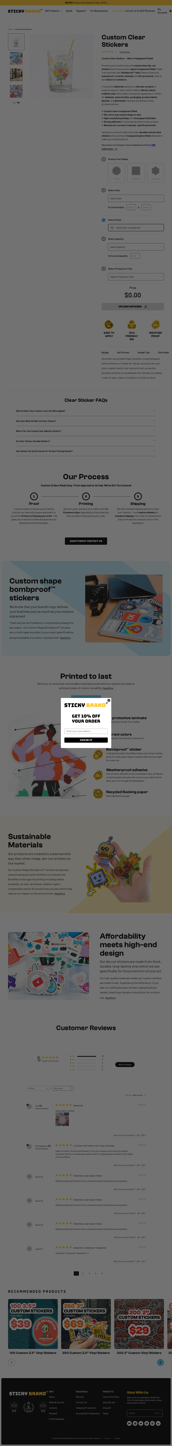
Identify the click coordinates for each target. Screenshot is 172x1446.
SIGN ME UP (86, 740)
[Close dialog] (109, 700)
